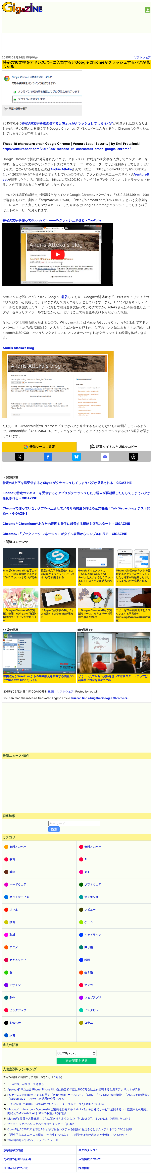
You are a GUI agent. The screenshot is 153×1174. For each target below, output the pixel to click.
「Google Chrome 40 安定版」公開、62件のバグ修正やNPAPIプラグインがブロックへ (20, 615)
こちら (57, 1077)
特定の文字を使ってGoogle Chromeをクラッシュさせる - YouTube (52, 220)
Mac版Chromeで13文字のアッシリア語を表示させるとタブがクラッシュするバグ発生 (20, 574)
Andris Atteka (61, 169)
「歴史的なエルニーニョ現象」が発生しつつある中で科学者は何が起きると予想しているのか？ (67, 1134)
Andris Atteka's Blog (18, 348)
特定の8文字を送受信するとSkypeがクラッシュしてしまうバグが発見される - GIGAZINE (67, 483)
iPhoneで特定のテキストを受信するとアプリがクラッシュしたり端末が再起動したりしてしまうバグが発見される (133, 575)
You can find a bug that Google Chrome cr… (100, 698)
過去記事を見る (76, 1061)
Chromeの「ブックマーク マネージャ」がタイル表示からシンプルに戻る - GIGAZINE (65, 534)
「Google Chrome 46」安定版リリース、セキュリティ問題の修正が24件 (95, 614)
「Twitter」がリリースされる (25, 1084)
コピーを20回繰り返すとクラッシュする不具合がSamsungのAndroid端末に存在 (133, 615)
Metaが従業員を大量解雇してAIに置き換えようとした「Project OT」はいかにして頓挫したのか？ (69, 1118)
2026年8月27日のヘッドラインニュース (32, 1140)
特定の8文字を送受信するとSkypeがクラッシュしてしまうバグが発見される (58, 574)
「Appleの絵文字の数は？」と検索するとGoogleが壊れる (57, 614)
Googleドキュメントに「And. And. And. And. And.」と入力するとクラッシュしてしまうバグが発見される (95, 577)
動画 (51, 691)
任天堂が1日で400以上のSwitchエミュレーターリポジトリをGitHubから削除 (55, 1104)
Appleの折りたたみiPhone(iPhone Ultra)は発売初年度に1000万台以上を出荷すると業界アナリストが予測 (73, 1089)
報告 (65, 297)
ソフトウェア (142, 57)
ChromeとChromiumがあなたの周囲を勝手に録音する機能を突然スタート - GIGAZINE (66, 524)
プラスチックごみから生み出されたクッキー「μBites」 (42, 1124)
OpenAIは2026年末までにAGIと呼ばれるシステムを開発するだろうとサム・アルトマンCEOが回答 (69, 1129)
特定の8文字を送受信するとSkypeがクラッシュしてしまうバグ (67, 123)
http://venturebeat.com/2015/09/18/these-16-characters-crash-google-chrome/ (67, 149)
